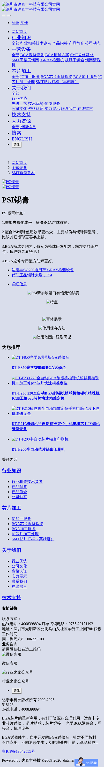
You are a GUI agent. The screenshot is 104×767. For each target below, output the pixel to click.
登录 (15, 23)
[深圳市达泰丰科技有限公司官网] (52, 7)
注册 (24, 23)
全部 (15, 43)
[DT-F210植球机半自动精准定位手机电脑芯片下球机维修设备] (57, 413)
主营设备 (19, 168)
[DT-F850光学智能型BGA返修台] (40, 357)
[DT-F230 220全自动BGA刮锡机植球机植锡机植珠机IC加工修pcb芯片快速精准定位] (57, 383)
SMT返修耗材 (23, 173)
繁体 (17, 144)
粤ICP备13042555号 (18, 751)
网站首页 (19, 32)
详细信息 (19, 284)
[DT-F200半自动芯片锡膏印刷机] (40, 439)
